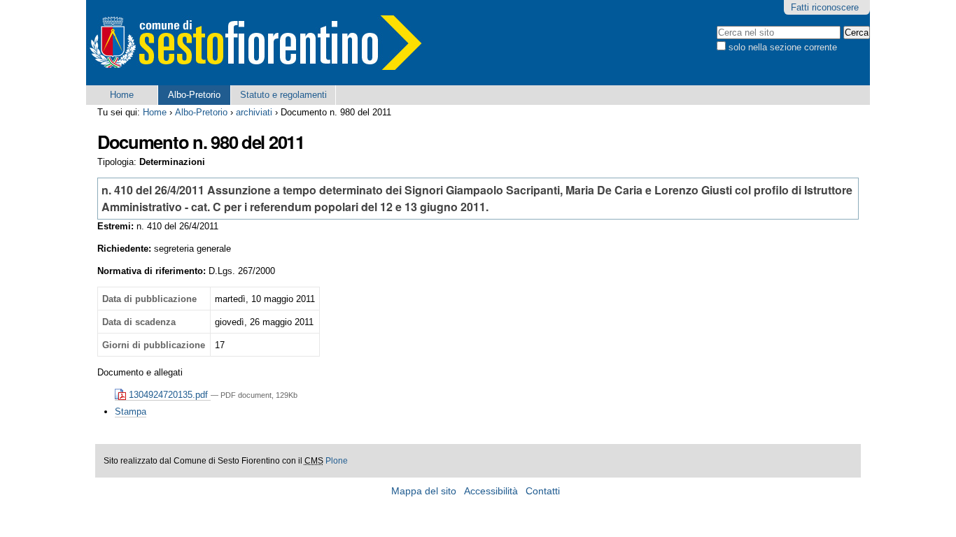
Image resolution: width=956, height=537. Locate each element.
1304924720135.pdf (168, 394)
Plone (336, 461)
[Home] (254, 42)
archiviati (254, 112)
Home (122, 95)
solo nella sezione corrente (783, 47)
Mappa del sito (423, 491)
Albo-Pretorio (194, 95)
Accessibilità (491, 491)
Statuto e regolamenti (283, 95)
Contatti (543, 491)
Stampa (130, 411)
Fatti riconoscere (825, 7)
